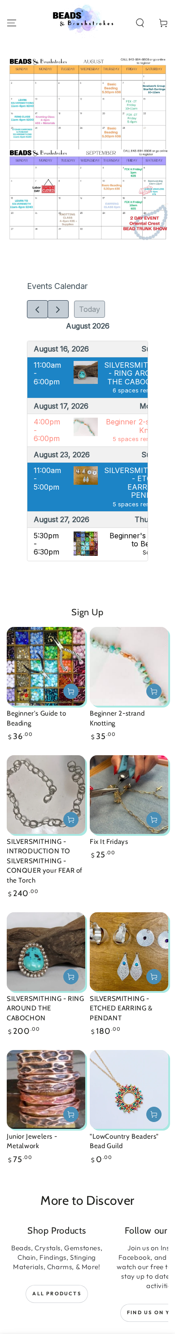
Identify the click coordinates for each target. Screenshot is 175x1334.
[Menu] (11, 23)
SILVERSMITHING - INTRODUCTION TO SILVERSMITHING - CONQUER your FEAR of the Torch (45, 861)
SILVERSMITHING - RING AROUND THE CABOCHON (45, 1008)
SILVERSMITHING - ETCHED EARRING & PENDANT (121, 1008)
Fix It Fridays (109, 842)
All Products (56, 1293)
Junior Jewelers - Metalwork (32, 1141)
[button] (140, 23)
